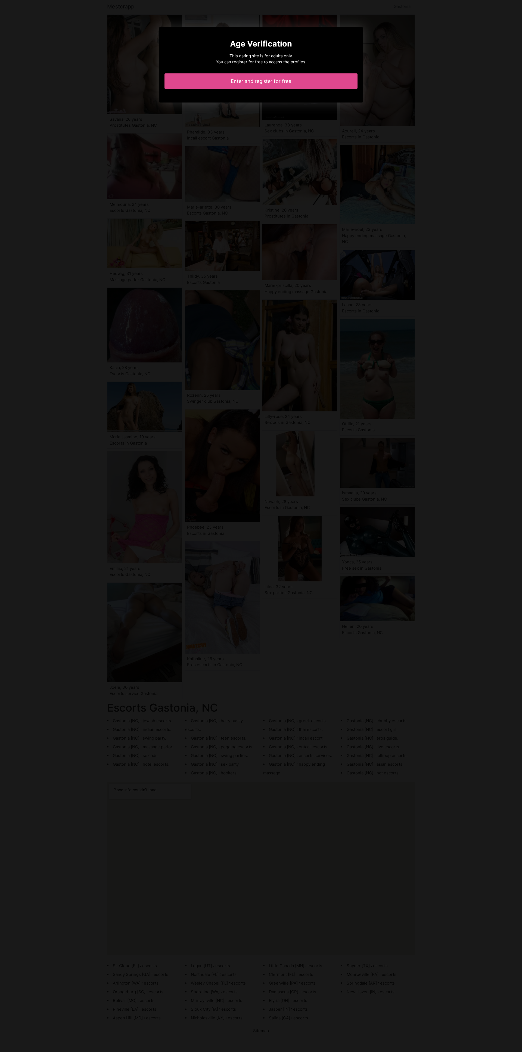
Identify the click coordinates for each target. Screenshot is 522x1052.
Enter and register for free (261, 81)
